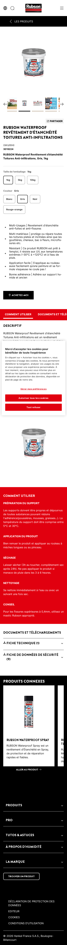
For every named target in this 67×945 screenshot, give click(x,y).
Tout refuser (33, 407)
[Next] (62, 104)
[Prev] (5, 104)
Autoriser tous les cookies (33, 398)
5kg (20, 179)
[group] (33, 73)
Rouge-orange (14, 209)
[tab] (33, 781)
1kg (8, 179)
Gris (22, 199)
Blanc (9, 199)
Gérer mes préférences (33, 388)
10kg (32, 179)
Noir (35, 199)
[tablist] (33, 781)
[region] (33, 378)
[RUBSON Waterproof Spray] (28, 729)
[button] (33, 643)
